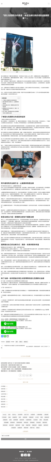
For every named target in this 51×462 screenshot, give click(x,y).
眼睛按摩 (3, 391)
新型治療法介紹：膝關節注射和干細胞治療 (11, 105)
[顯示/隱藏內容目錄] (18, 98)
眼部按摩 (22, 420)
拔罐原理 (14, 417)
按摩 (20, 417)
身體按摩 (3, 404)
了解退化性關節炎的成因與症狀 (10, 100)
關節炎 (21, 341)
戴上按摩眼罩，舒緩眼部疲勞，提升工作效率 (37, 346)
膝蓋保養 (28, 425)
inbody (4, 414)
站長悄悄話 (3, 394)
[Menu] (2, 3)
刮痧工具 (26, 414)
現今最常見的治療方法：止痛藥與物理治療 (11, 102)
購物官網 (16, 458)
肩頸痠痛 (32, 422)
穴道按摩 (35, 420)
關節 (17, 341)
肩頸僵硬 (6, 422)
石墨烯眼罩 (28, 420)
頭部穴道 (32, 427)
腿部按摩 (25, 13)
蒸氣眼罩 (13, 427)
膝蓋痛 (40, 425)
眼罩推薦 (15, 420)
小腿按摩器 (39, 414)
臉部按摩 (46, 425)
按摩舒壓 (3, 389)
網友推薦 (3, 396)
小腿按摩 (32, 414)
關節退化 (25, 341)
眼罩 (10, 420)
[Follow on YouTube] (30, 375)
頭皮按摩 (3, 407)
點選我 (26, 320)
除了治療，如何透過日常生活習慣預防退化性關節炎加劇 (11, 112)
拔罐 (9, 417)
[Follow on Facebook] (20, 375)
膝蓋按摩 (34, 425)
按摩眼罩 (25, 417)
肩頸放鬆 (26, 422)
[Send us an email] (27, 375)
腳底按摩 (11, 425)
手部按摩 (4, 417)
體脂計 (38, 427)
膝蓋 (23, 425)
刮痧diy (14, 414)
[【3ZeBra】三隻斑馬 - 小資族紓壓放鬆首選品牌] (25, 3)
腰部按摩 (45, 422)
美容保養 (3, 399)
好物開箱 (3, 386)
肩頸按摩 (12, 422)
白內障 (37, 417)
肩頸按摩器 (19, 422)
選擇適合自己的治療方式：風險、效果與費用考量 (11, 108)
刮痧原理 (20, 414)
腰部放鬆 (5, 425)
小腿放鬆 (46, 414)
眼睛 (42, 417)
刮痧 (9, 414)
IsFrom (36, 460)
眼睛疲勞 (5, 420)
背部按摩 (38, 422)
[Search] (49, 4)
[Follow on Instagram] (23, 375)
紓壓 (41, 420)
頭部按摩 (26, 427)
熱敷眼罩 (31, 417)
